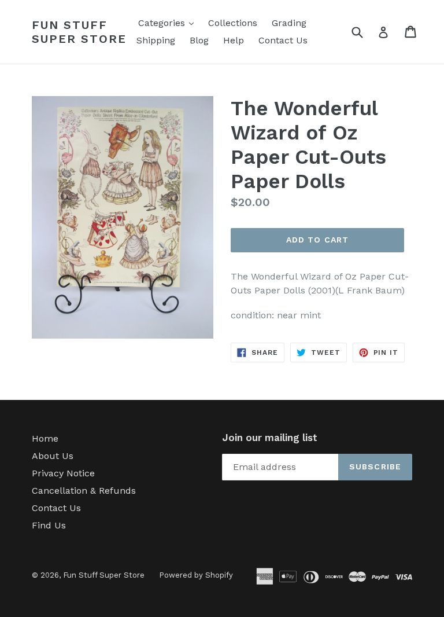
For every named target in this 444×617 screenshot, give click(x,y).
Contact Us (283, 40)
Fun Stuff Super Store (79, 32)
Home (45, 438)
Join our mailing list (269, 437)
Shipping (155, 40)
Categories (168, 22)
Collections (232, 22)
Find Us (49, 525)
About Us (52, 455)
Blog (199, 40)
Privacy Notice (63, 473)
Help (233, 40)
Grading (289, 22)
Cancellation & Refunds (84, 490)
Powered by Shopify (196, 575)
